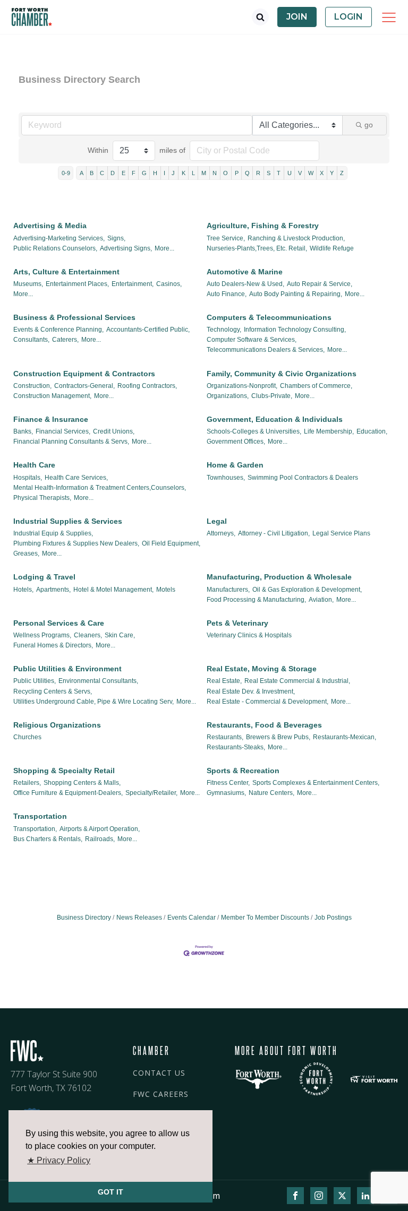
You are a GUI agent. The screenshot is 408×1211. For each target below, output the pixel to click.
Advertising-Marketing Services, (59, 238)
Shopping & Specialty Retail (64, 770)
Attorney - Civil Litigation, (274, 533)
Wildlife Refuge (332, 248)
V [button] (300, 173)
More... (164, 248)
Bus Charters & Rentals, (47, 839)
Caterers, (65, 339)
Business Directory (84, 917)
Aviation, (321, 599)
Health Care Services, (76, 477)
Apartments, (53, 589)
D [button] (112, 173)
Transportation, (35, 829)
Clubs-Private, (271, 396)
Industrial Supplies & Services (67, 521)
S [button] (268, 173)
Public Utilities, (34, 681)
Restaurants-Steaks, (236, 747)
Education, (371, 431)
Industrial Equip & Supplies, (53, 533)
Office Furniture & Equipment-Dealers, (68, 793)
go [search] (368, 124)
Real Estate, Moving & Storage (262, 668)
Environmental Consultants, (98, 681)
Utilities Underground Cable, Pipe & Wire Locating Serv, (93, 701)
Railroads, (100, 839)
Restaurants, (225, 737)
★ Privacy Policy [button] (58, 1160)
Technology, (224, 329)
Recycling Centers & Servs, (52, 691)
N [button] (214, 173)
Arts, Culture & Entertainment (66, 271)
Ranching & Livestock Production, (296, 238)
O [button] (225, 173)
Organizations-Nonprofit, (242, 386)
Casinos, (169, 284)
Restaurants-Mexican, (344, 737)
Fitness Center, (228, 782)
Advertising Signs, (126, 248)
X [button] (322, 173)
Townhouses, (226, 477)
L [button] (193, 173)
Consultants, (31, 339)
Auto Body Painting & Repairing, (295, 294)
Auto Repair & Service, (319, 284)
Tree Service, (226, 238)
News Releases (139, 917)
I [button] (164, 173)
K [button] (183, 173)
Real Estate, (224, 681)
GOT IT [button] (110, 1192)
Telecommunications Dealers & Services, (266, 349)
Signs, (116, 238)
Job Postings (333, 917)
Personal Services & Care (58, 623)
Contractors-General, (84, 386)
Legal (217, 521)
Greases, (26, 553)
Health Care (34, 465)
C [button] (102, 173)
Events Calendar (191, 917)
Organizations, (228, 396)
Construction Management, (52, 396)
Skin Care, (120, 635)
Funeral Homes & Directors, (53, 645)
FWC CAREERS (161, 1094)
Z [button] (342, 173)
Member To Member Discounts (265, 917)
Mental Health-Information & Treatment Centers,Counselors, (99, 487)
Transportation (40, 816)
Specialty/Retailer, (151, 793)
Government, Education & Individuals (275, 419)
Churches (27, 737)
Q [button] (247, 173)
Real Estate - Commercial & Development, (267, 701)
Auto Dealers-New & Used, (245, 284)
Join (297, 17)
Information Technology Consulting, (295, 329)
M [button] (203, 173)
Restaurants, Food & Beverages (264, 725)
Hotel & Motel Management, (113, 589)
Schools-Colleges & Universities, (254, 431)
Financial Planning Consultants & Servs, (71, 441)
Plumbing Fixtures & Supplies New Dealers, (76, 543)
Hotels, (23, 589)
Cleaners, (88, 635)
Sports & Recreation (243, 770)
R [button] (258, 173)
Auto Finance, (226, 294)
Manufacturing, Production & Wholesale (279, 577)
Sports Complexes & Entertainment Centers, (315, 782)
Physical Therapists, (42, 497)
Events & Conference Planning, (58, 329)
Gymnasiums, (226, 793)
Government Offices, (236, 441)
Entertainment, (133, 284)
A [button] (81, 173)
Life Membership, (329, 431)
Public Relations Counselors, (55, 248)
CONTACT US (159, 1073)
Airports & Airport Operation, (100, 829)
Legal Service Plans (341, 533)
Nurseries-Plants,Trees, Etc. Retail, (257, 248)
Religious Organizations (57, 725)
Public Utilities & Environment (67, 668)
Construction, (32, 386)
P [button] (237, 173)
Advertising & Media (50, 225)
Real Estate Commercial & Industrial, (297, 681)
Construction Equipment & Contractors (84, 373)
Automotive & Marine (245, 271)
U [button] (289, 173)
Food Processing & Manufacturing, (256, 599)
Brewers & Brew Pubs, (278, 737)
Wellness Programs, (42, 635)
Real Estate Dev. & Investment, (251, 691)
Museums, (28, 284)
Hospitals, (27, 477)
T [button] (278, 173)
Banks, (23, 431)
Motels (165, 589)
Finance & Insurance (50, 419)
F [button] (133, 173)
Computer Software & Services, (251, 339)
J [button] (173, 173)
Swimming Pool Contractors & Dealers (303, 477)
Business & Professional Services (74, 317)
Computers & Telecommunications (269, 317)
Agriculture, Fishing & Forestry (263, 225)
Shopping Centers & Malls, (82, 782)
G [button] (144, 173)
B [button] (92, 173)
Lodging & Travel (44, 577)
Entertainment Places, (77, 284)
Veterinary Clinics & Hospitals (249, 635)
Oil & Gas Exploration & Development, (307, 589)
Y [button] (332, 173)
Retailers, (27, 782)
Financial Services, (63, 431)
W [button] (310, 173)
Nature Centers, (271, 793)
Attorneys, (221, 533)
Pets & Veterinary (237, 623)
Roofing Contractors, (147, 386)
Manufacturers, (228, 589)
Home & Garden (235, 465)
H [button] (155, 173)
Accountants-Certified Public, (148, 329)
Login (348, 17)
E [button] (123, 173)
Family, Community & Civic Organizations (281, 373)
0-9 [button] (66, 173)
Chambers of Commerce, (316, 386)
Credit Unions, (113, 431)
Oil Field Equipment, (171, 543)
